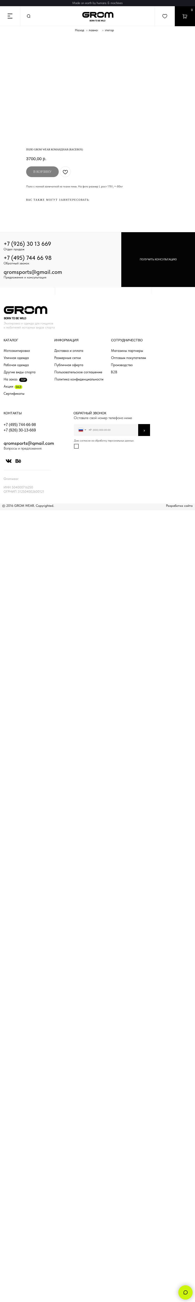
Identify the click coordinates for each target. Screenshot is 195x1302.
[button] (158, 259)
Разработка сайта (179, 505)
